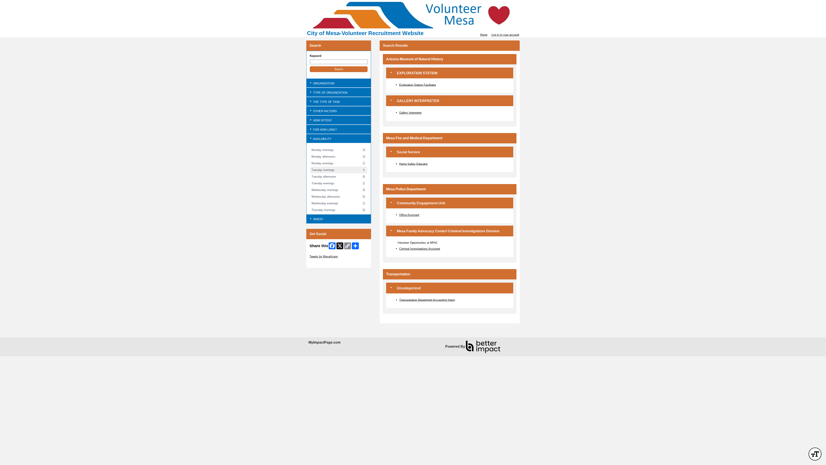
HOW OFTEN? (322, 120)
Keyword (315, 55)
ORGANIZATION (323, 83)
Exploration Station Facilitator (417, 84)
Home (483, 34)
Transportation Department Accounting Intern (427, 299)
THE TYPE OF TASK (326, 102)
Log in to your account (505, 34)
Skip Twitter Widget (322, 253)
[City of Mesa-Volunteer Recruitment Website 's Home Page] (413, 15)
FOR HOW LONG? (324, 129)
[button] (339, 69)
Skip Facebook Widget (324, 263)
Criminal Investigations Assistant (419, 248)
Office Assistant (409, 215)
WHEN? (317, 219)
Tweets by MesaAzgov (324, 256)
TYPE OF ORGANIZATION (329, 92)
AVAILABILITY (321, 139)
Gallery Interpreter (410, 112)
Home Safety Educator (413, 163)
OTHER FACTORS (324, 111)
